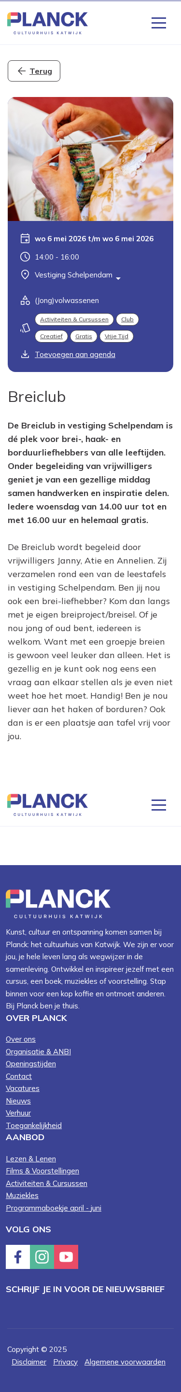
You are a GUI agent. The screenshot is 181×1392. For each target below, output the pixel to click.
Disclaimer (29, 1361)
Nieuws (18, 1100)
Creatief (51, 336)
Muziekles (22, 1195)
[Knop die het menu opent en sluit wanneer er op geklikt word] (159, 22)
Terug (40, 71)
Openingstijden (31, 1063)
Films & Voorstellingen (42, 1170)
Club (127, 319)
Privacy (65, 1361)
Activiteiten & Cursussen (74, 319)
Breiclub (37, 396)
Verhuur (18, 1112)
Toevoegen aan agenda (75, 354)
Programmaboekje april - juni (53, 1208)
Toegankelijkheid (34, 1125)
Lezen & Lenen (31, 1158)
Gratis (83, 336)
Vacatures (23, 1088)
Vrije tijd (116, 336)
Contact (19, 1076)
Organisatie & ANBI (38, 1051)
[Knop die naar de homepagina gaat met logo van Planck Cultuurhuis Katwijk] (47, 22)
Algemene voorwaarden (125, 1361)
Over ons (21, 1039)
